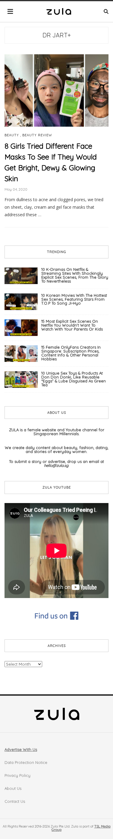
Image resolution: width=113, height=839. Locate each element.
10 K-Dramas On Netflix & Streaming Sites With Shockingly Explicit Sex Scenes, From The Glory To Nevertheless (74, 275)
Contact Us (15, 801)
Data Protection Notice (26, 762)
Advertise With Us (21, 749)
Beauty (12, 135)
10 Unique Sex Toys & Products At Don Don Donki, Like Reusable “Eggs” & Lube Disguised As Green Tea (73, 379)
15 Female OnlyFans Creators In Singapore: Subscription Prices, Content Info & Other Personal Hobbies (71, 353)
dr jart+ (56, 35)
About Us (13, 788)
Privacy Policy (17, 775)
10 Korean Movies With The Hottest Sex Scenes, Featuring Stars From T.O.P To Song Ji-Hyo (74, 299)
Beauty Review (37, 135)
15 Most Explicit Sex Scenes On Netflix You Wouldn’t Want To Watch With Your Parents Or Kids (72, 325)
